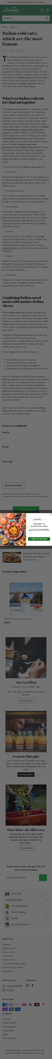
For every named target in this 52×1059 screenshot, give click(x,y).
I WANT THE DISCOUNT (39, 539)
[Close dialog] (50, 515)
